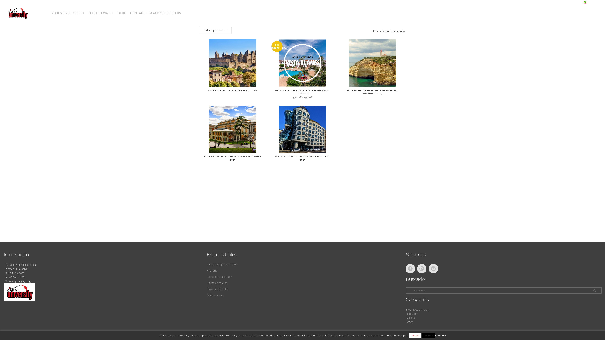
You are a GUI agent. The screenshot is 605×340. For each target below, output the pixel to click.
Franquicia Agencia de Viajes (222, 264)
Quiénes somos (215, 295)
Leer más (440, 335)
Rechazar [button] (428, 335)
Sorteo (409, 321)
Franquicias (412, 313)
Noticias (410, 317)
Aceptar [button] (415, 335)
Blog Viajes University (417, 309)
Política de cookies (217, 282)
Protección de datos (217, 289)
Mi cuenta (212, 270)
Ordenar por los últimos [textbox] (216, 30)
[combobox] (216, 30)
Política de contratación (219, 276)
